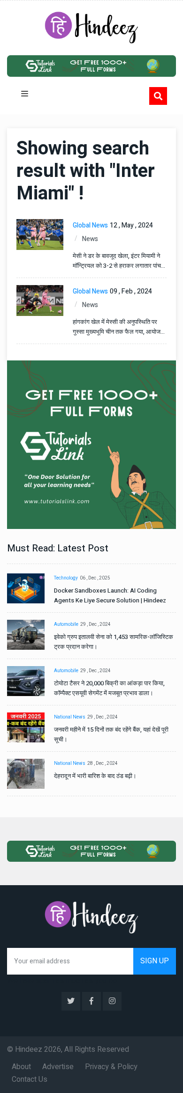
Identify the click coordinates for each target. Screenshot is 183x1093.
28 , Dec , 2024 (102, 763)
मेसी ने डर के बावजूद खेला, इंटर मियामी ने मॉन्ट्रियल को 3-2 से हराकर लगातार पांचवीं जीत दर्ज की (119, 261)
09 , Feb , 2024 (131, 291)
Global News (90, 225)
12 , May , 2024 (131, 225)
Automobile (66, 624)
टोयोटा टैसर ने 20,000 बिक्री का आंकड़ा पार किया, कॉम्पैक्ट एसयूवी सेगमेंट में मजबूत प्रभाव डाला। (109, 688)
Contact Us (29, 1079)
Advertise (58, 1066)
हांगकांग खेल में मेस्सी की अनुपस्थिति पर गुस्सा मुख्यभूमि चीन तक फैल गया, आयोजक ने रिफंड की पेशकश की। (119, 327)
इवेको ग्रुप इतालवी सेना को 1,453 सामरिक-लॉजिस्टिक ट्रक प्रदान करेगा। (113, 641)
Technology (66, 578)
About (21, 1066)
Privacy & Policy (111, 1066)
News (90, 239)
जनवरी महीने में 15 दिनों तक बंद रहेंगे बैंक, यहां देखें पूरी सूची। (111, 734)
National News (69, 717)
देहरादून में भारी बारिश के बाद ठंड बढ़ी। (95, 775)
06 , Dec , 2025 (95, 578)
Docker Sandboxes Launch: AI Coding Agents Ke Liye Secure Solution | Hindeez (110, 595)
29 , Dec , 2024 (95, 624)
